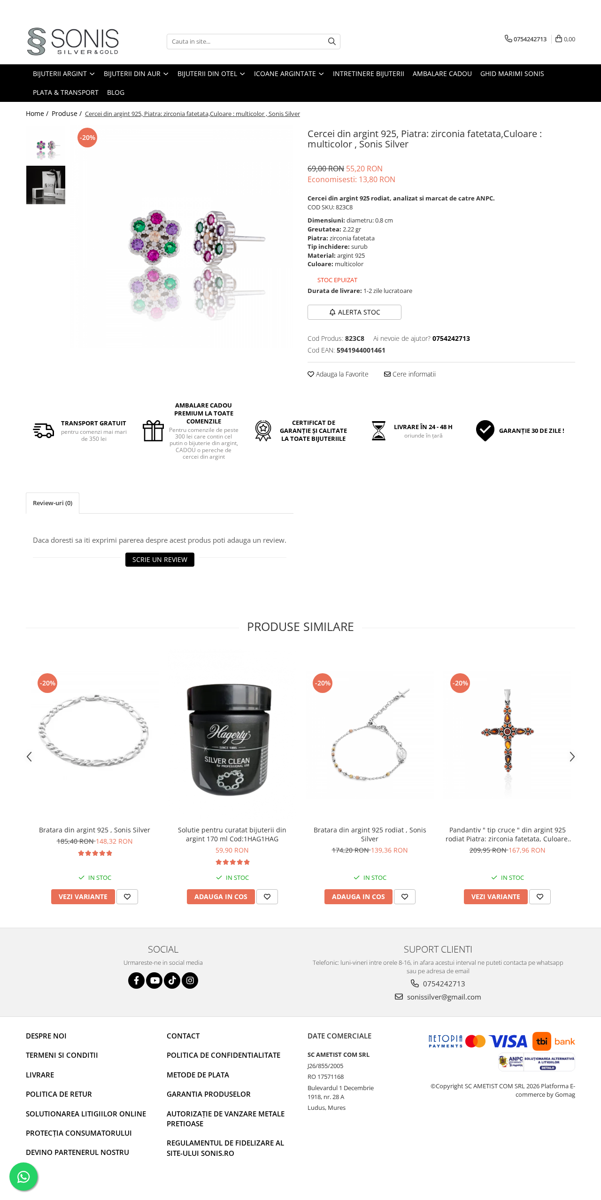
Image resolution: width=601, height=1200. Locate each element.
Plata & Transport (66, 92)
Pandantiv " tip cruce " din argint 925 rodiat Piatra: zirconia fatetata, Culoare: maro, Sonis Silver (508, 834)
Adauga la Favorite (341, 373)
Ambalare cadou (442, 73)
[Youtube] (154, 980)
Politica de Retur (59, 1094)
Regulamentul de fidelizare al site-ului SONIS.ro (225, 1147)
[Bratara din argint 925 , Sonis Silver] (95, 735)
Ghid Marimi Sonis (512, 73)
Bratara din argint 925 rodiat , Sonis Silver (370, 834)
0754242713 (443, 983)
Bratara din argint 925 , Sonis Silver (94, 829)
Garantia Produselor (209, 1094)
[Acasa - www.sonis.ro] (73, 41)
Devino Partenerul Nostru (77, 1152)
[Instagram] (190, 980)
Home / (38, 113)
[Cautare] (332, 41)
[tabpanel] (181, 236)
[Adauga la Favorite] (127, 896)
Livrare (40, 1074)
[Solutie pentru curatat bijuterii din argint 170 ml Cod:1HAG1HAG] (232, 735)
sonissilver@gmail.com (443, 996)
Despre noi (46, 1035)
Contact (183, 1035)
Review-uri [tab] (52, 503)
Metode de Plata (198, 1074)
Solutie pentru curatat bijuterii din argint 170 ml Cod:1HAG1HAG (232, 834)
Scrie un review (159, 559)
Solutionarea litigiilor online (86, 1113)
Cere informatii (413, 373)
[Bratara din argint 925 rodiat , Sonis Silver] (370, 735)
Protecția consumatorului (79, 1133)
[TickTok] (172, 980)
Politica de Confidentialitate (223, 1055)
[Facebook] (136, 980)
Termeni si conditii (62, 1055)
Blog (115, 92)
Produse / (68, 113)
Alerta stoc (359, 312)
